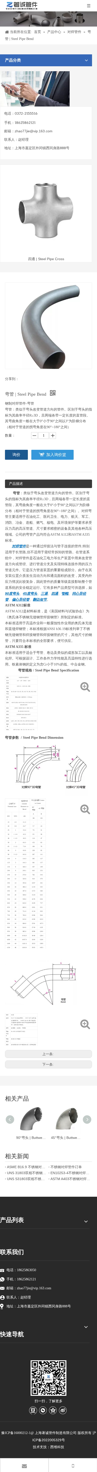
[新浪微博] (63, 1410)
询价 (16, 455)
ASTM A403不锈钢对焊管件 (70, 1179)
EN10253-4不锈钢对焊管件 (70, 1173)
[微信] (43, 1410)
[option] (46, 214)
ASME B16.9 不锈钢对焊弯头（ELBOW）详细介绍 (27, 1167)
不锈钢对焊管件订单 (66, 1167)
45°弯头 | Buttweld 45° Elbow (66, 1138)
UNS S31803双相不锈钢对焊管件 (27, 1179)
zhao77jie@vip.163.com (33, 131)
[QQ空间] (53, 1410)
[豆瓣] (33, 1410)
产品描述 (16, 484)
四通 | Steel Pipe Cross (46, 259)
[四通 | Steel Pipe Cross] (46, 210)
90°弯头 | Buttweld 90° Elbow (31, 1138)
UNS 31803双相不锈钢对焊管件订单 (27, 1173)
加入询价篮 (56, 455)
